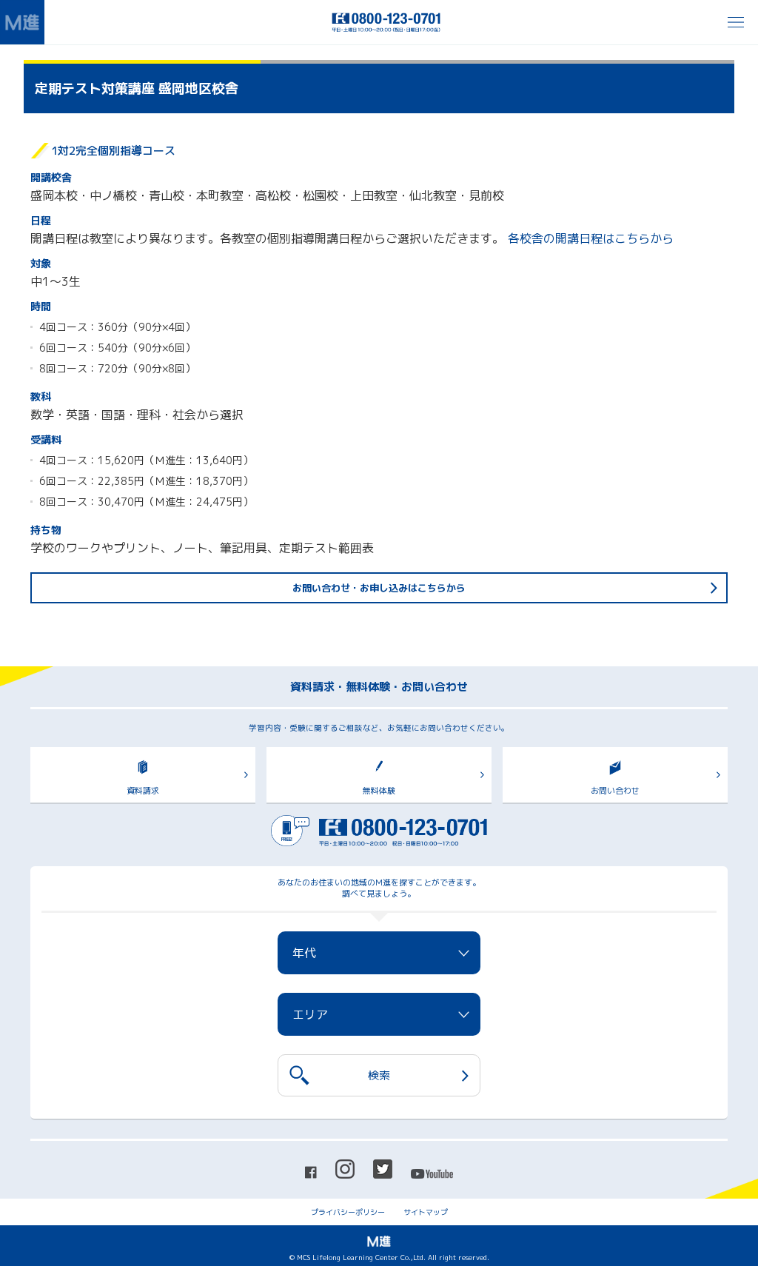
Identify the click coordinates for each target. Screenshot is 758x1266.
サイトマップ (425, 1212)
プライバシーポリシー (348, 1212)
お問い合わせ (615, 791)
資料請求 (143, 791)
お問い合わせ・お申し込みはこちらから (379, 588)
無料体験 (379, 791)
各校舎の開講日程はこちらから (591, 238)
